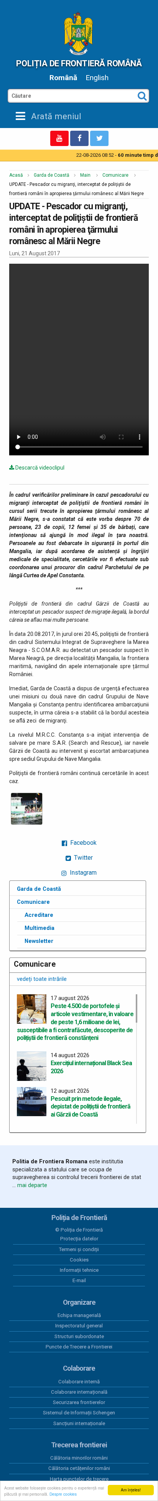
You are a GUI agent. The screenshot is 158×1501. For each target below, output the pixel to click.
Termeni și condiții (79, 1249)
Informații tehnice (79, 1270)
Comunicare (115, 175)
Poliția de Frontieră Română (79, 63)
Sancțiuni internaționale (79, 1423)
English (97, 77)
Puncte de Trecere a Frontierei (79, 1347)
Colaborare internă (79, 1381)
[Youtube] (59, 138)
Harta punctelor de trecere (79, 1479)
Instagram (82, 872)
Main (85, 175)
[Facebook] (79, 138)
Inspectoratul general (79, 1326)
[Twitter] (99, 138)
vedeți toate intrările (42, 978)
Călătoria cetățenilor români (79, 1468)
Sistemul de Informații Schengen (79, 1413)
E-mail (79, 1280)
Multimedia (39, 928)
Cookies (79, 1260)
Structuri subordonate (79, 1336)
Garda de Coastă (51, 175)
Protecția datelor (79, 1239)
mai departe (32, 1185)
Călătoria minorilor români (79, 1458)
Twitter (82, 857)
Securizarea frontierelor (79, 1402)
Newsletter (39, 941)
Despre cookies (63, 1494)
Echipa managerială (79, 1315)
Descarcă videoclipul (39, 468)
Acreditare (39, 914)
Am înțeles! (131, 1490)
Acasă (16, 175)
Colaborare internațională (79, 1392)
